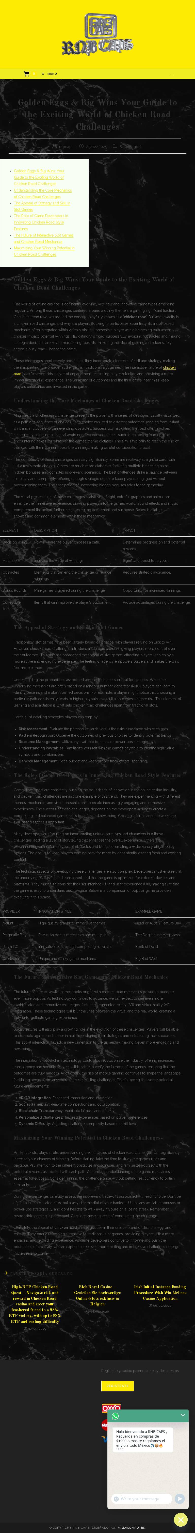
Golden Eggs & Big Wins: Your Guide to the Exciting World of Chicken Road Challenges (39, 177)
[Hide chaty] (181, 1520)
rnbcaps (66, 147)
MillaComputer (131, 1527)
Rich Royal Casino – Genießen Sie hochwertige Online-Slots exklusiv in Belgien (97, 1295)
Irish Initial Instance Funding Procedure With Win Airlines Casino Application (160, 1293)
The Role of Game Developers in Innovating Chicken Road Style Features (41, 222)
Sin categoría (131, 147)
